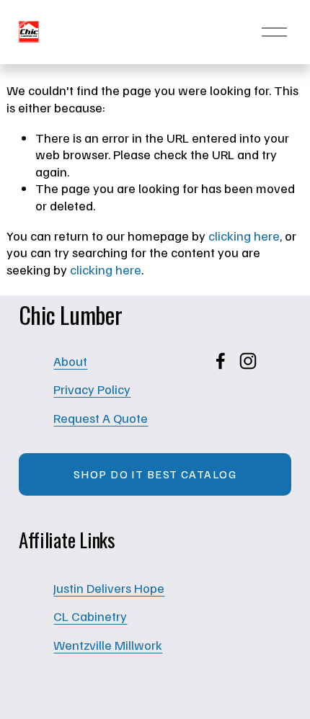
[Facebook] (220, 361)
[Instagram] (248, 361)
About (70, 360)
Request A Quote (100, 417)
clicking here (244, 235)
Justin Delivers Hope (108, 587)
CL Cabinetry (90, 615)
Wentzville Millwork (107, 644)
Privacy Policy (91, 388)
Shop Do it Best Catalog (155, 474)
